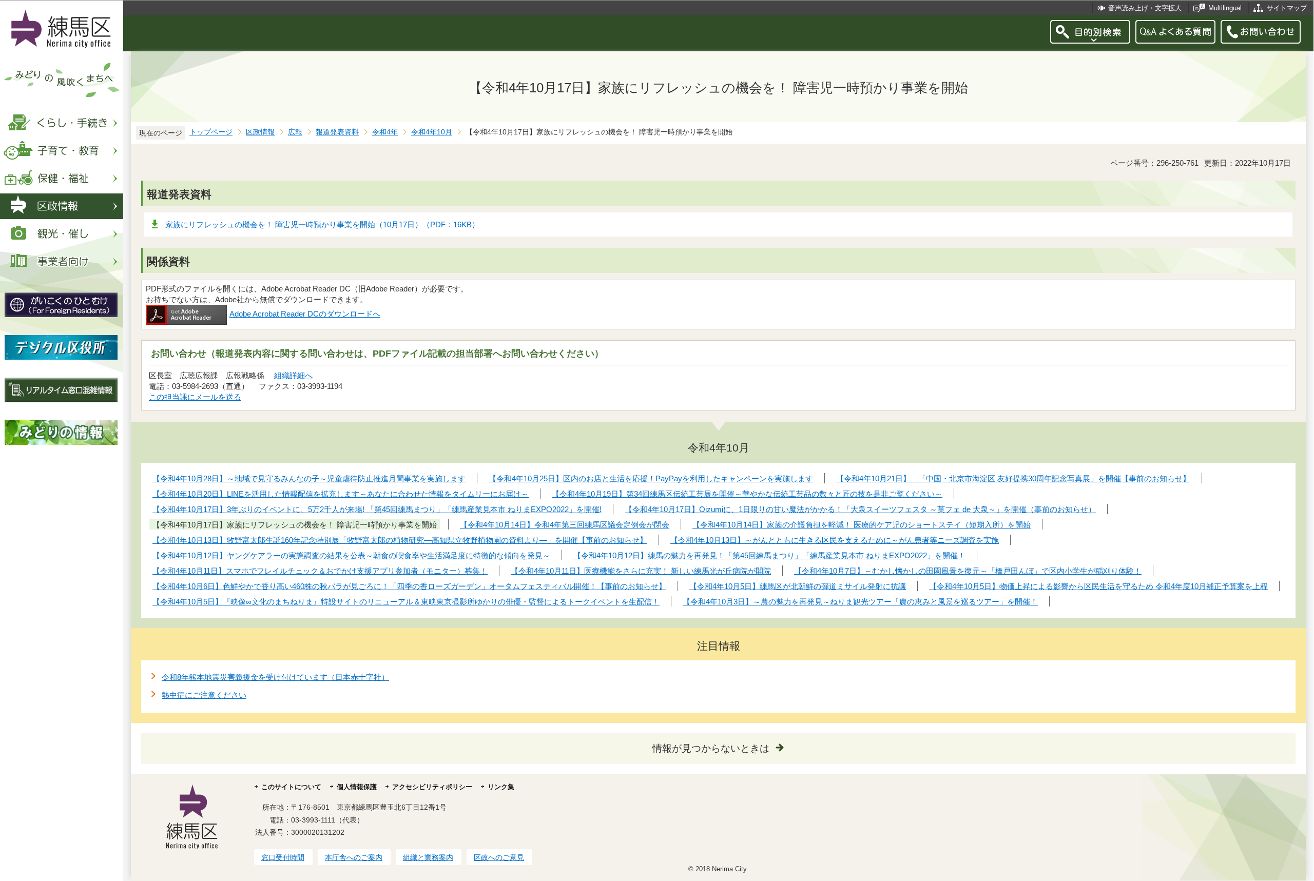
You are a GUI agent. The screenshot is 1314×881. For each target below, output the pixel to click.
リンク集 (501, 787)
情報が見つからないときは (710, 748)
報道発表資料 (337, 132)
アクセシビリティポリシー (432, 787)
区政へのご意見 (499, 857)
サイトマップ (1287, 8)
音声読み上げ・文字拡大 (1145, 8)
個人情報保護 (357, 787)
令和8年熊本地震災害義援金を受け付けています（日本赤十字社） (275, 677)
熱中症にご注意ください (204, 695)
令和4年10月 (431, 132)
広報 (295, 132)
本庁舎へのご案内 (353, 857)
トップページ (211, 132)
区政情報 (260, 132)
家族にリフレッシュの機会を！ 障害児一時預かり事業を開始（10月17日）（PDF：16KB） (322, 224)
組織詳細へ (293, 375)
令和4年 (385, 132)
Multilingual (1225, 8)
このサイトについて (291, 787)
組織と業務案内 (428, 857)
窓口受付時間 (282, 857)
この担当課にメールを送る (195, 397)
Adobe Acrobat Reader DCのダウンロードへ (304, 313)
